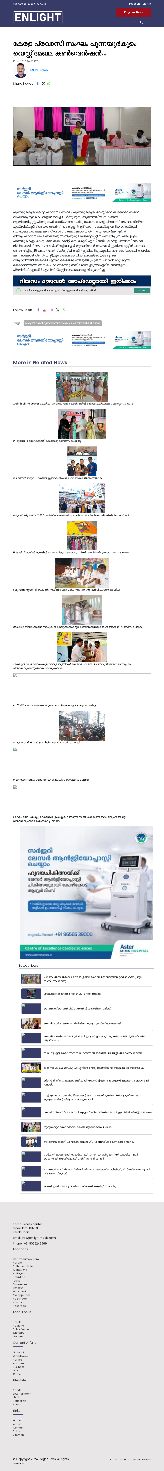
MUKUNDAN (39, 70)
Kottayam (19, 1274)
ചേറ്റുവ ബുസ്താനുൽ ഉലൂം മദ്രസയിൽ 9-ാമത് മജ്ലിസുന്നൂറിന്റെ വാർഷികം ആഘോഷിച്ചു (66, 590)
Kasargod (19, 1306)
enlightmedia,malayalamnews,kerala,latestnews (63, 323)
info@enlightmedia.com (39, 1238)
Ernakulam (20, 1284)
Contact (18, 1428)
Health (17, 1397)
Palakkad (19, 1277)
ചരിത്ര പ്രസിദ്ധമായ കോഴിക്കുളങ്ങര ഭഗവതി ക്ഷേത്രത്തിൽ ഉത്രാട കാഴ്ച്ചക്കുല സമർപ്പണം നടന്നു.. (73, 404)
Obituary (18, 1333)
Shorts (17, 1405)
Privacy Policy (142, 1459)
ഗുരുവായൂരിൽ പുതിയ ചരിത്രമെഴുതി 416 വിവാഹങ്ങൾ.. (47, 742)
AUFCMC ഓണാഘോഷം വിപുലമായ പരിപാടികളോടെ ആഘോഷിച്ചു (54, 705)
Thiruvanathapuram (26, 1259)
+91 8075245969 (35, 1244)
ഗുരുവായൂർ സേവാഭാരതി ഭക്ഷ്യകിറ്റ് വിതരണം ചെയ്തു (47, 441)
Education (19, 1401)
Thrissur (18, 1288)
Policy (17, 1431)
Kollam (17, 1263)
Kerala (17, 1322)
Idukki (16, 1281)
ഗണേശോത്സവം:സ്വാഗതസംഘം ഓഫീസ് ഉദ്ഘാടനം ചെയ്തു (51, 780)
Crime (17, 1374)
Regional (19, 1326)
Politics (17, 1360)
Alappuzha (20, 1270)
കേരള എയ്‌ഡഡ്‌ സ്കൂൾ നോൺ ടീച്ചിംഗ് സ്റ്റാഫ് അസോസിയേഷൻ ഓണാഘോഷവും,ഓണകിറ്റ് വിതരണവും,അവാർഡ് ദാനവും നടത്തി (69, 819)
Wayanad (19, 1292)
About (17, 1424)
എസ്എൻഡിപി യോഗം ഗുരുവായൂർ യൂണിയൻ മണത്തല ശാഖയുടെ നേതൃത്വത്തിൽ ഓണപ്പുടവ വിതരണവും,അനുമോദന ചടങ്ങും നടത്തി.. (72, 666)
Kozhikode (20, 1299)
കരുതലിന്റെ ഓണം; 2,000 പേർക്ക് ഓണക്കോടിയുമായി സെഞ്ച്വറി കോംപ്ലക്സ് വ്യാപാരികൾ (71, 515)
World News (21, 1356)
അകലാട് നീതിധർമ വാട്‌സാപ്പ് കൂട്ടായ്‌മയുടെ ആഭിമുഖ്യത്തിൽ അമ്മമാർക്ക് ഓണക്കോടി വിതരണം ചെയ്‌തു (78, 627)
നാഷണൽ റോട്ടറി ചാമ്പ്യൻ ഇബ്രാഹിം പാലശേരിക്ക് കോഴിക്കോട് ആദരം (57, 478)
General (18, 1337)
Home (17, 1421)
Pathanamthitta (23, 1266)
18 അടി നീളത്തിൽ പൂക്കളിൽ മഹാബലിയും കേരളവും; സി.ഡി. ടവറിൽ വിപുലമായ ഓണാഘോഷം (71, 552)
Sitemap (18, 1435)
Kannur (17, 1302)
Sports (17, 1390)
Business (18, 1367)
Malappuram (21, 1295)
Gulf (15, 1371)
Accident (19, 1363)
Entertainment (22, 1394)
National (18, 1353)
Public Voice (21, 1329)
